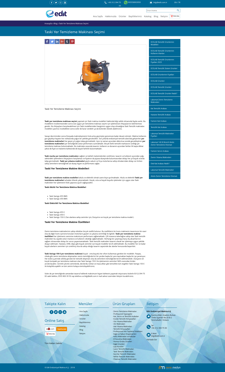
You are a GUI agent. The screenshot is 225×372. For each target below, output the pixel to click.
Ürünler (122, 16)
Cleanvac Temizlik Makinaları (125, 359)
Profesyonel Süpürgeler (122, 314)
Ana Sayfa (98, 16)
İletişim (164, 16)
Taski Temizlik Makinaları (123, 351)
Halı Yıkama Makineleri (122, 326)
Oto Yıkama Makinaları (122, 321)
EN (175, 2)
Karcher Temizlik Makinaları (124, 354)
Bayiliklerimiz (135, 16)
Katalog (147, 16)
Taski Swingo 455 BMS (58, 196)
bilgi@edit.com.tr (160, 2)
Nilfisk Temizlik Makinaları (123, 356)
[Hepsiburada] (61, 329)
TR (179, 2)
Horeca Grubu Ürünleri (122, 341)
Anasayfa (48, 23)
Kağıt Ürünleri (119, 344)
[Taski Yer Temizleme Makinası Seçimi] (95, 74)
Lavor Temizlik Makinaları (123, 349)
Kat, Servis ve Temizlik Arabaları (126, 316)
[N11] (50, 329)
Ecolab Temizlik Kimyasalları (124, 319)
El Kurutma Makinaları (122, 339)
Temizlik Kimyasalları (121, 329)
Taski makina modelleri (97, 121)
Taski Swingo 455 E (57, 212)
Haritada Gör (152, 339)
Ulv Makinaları (119, 324)
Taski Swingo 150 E (57, 217)
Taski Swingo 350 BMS (58, 198)
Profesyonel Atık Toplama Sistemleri (127, 331)
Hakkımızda (110, 16)
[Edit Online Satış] (174, 15)
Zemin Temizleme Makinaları (125, 311)
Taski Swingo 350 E (57, 215)
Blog (156, 16)
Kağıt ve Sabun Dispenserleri (124, 334)
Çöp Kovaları (118, 346)
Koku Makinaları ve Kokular (124, 336)
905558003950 (134, 2)
